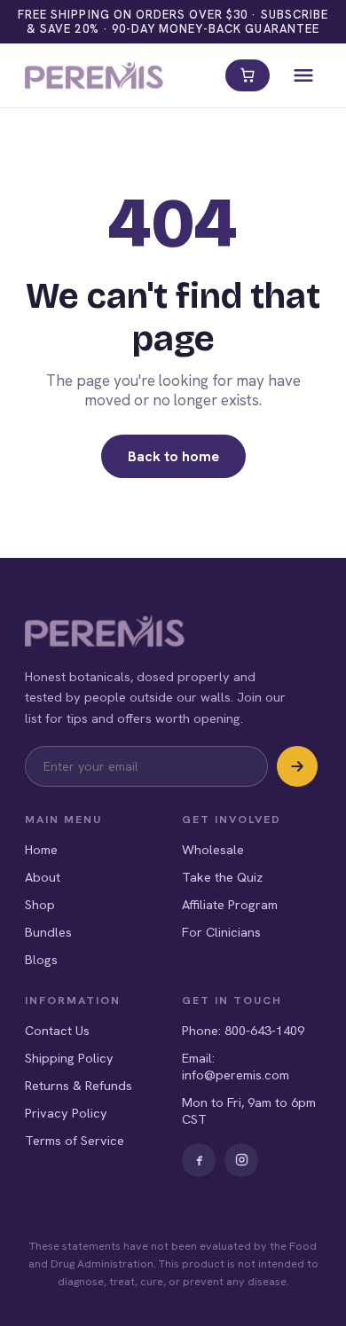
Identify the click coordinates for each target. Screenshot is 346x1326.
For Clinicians (221, 931)
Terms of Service (74, 1140)
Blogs (41, 959)
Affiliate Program (230, 904)
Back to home (173, 456)
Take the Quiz (222, 876)
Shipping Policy (69, 1057)
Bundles (48, 931)
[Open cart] (247, 75)
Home (41, 849)
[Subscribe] (297, 766)
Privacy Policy (66, 1112)
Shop (40, 904)
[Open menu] (303, 75)
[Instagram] (241, 1160)
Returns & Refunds (78, 1085)
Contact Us (57, 1030)
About (42, 876)
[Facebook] (199, 1160)
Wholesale (213, 849)
